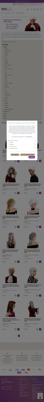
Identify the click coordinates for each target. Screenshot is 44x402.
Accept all (31, 157)
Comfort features (13, 146)
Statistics (11, 142)
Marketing (12, 144)
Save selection (15, 154)
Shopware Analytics (14, 148)
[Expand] (35, 140)
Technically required (14, 140)
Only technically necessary (27, 154)
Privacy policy (29, 136)
